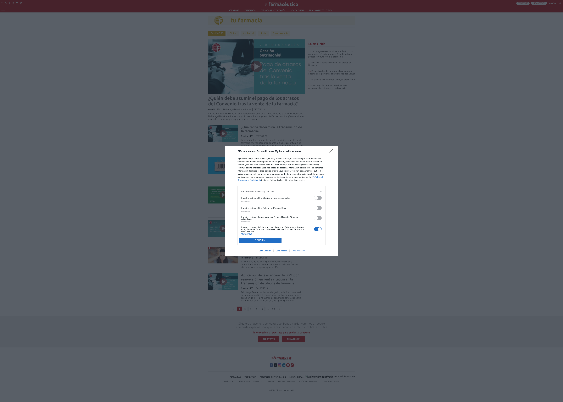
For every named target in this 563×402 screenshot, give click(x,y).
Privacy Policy (298, 251)
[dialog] (281, 201)
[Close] (332, 151)
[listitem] (281, 191)
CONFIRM (260, 240)
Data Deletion (265, 251)
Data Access (281, 251)
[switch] (318, 198)
